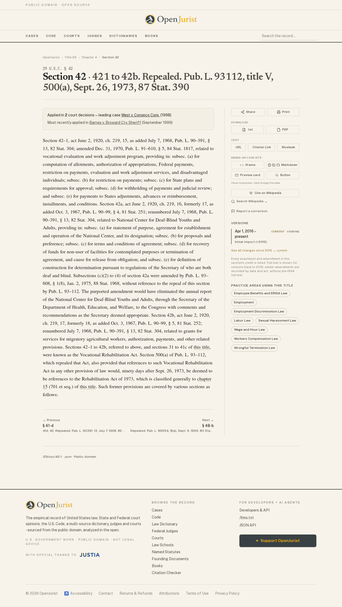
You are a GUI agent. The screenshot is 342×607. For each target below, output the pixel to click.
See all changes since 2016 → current (259, 250)
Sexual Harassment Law (277, 320)
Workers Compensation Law (256, 339)
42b (170, 315)
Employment (244, 302)
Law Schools (163, 545)
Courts (72, 36)
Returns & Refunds (136, 593)
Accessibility (78, 593)
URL (239, 147)
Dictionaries (123, 36)
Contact (106, 593)
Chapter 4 (89, 57)
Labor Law (242, 320)
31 (171, 346)
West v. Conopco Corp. (140, 115)
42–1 (63, 140)
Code (51, 36)
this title (201, 346)
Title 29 (70, 57)
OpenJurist (51, 57)
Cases (32, 36)
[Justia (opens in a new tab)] (89, 555)
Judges (94, 36)
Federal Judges (165, 531)
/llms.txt (246, 518)
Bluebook (288, 147)
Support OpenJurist (278, 540)
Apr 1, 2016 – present (245, 234)
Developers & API (254, 510)
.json (68, 457)
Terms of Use (197, 593)
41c (183, 346)
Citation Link (261, 147)
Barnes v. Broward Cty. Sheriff (115, 122)
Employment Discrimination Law (259, 311)
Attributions (169, 593)
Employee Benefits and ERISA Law (260, 293)
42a (118, 203)
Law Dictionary (164, 524)
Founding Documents (170, 559)
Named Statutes (166, 552)
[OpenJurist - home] (171, 19)
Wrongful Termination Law (254, 348)
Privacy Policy (227, 593)
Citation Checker (166, 573)
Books (151, 36)
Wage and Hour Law (249, 329)
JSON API (247, 525)
